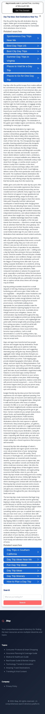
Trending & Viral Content (16, 671)
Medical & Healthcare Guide (17, 657)
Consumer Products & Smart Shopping (22, 649)
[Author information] (40, 16)
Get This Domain (22, 10)
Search (22, 602)
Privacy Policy (11, 686)
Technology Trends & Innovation (19, 664)
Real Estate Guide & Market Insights (20, 660)
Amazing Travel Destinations (18, 668)
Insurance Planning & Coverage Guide (21, 653)
